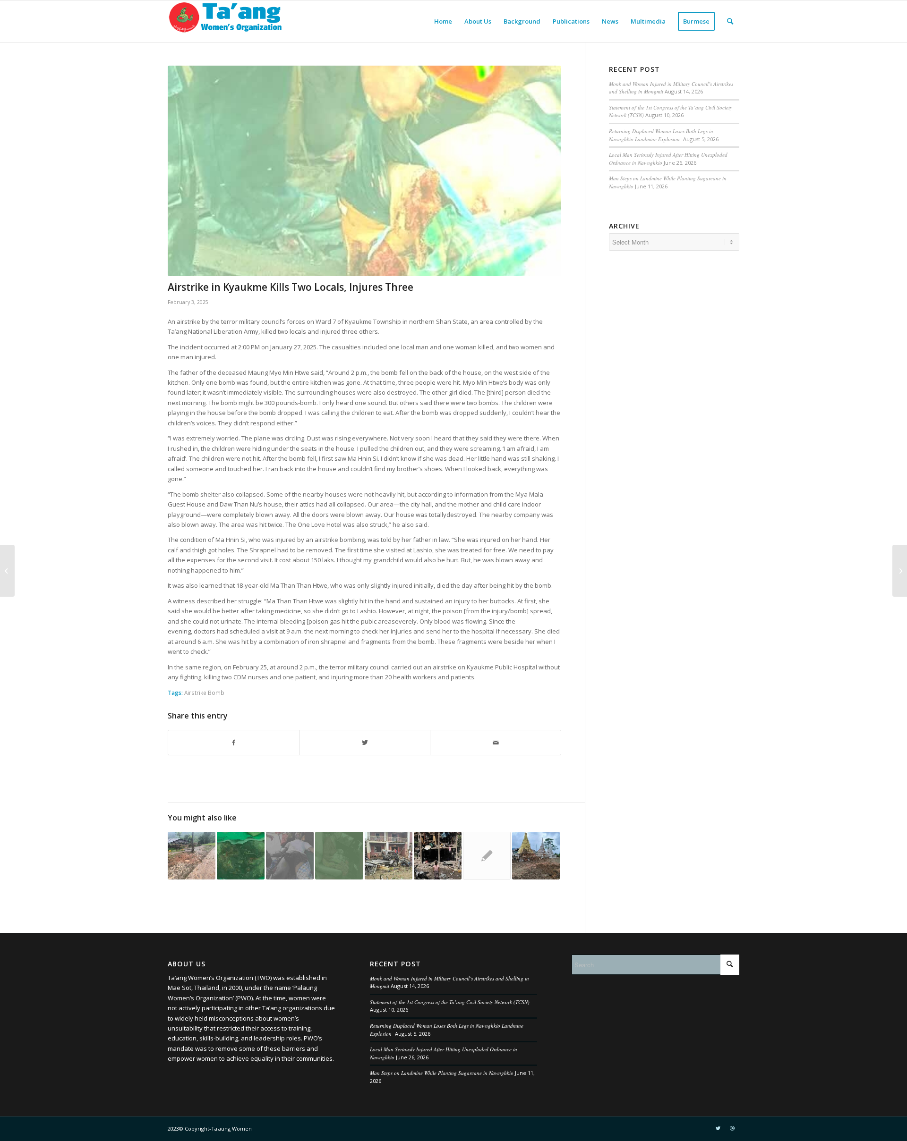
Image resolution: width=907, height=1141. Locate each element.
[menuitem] (443, 21)
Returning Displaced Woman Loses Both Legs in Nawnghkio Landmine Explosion (661, 135)
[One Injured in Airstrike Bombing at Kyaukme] (339, 855)
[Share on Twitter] (364, 742)
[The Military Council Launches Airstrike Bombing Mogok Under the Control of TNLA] (290, 855)
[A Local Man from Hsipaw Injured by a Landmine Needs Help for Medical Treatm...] (7, 571)
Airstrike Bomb (204, 692)
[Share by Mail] (495, 742)
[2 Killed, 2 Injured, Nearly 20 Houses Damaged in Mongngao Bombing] (241, 855)
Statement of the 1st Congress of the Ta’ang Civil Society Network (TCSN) (450, 1002)
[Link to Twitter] (718, 1128)
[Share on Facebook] (233, 742)
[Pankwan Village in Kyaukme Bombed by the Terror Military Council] (536, 855)
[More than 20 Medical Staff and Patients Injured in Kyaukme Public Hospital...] (899, 571)
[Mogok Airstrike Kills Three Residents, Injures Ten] (487, 855)
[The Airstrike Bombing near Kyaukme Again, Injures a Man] (191, 855)
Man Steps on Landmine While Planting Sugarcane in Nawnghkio (441, 1072)
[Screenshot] (364, 171)
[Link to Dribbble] (732, 1128)
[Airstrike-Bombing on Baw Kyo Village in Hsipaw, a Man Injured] (438, 855)
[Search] (730, 21)
